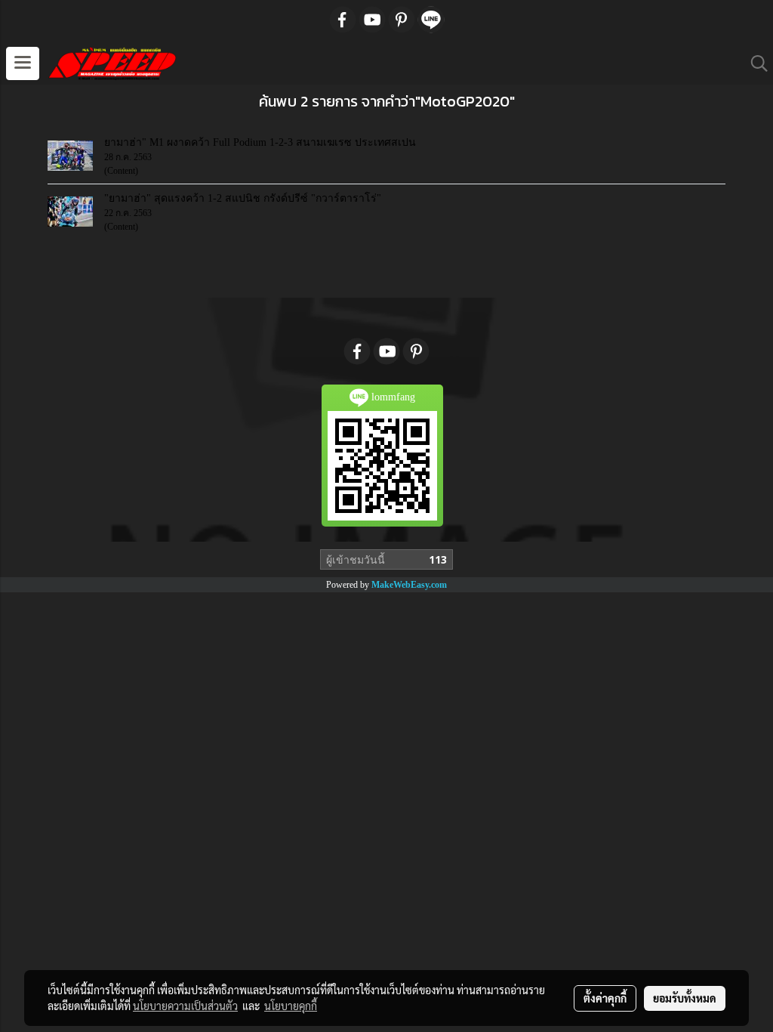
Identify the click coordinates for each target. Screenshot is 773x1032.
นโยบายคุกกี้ (290, 1005)
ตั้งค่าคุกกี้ (605, 998)
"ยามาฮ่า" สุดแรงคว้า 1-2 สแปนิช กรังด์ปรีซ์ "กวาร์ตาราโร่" (242, 198)
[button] (754, 63)
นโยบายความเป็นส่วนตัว (185, 1005)
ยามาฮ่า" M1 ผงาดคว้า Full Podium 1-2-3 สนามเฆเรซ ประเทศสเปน (260, 142)
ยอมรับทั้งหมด (684, 998)
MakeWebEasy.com (409, 584)
